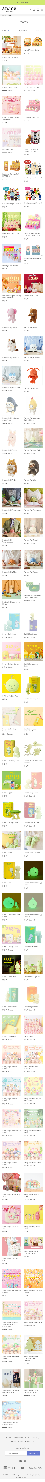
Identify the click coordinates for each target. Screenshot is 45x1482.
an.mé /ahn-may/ (14, 1475)
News (20, 1441)
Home (4, 15)
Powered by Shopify (28, 1475)
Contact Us (29, 1441)
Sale (27, 1437)
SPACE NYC (22, 1477)
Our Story (35, 1437)
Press (13, 1441)
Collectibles (18, 1437)
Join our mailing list (22, 1448)
